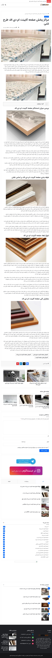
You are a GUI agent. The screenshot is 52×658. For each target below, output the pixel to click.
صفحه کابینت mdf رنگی (43, 546)
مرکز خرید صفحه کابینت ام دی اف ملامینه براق (10, 405)
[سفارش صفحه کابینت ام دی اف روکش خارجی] (45, 605)
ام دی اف (44, 13)
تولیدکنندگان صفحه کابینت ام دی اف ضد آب (26, 406)
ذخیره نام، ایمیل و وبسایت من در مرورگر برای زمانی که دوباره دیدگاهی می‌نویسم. (32, 447)
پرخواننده (26, 481)
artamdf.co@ (24, 640)
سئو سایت (35, 655)
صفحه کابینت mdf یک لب (43, 550)
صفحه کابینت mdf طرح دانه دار (42, 552)
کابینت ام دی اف (45, 535)
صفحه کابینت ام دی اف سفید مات (41, 548)
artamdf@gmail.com (24, 643)
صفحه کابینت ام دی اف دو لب (42, 537)
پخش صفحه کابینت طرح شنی (40, 354)
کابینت (47, 542)
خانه (47, 13)
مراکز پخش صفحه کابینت (41, 357)
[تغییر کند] (44, 5)
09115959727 (23, 634)
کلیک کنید (21, 637)
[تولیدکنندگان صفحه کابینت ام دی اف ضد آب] (26, 399)
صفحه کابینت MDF (44, 533)
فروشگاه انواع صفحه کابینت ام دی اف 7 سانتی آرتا (42, 407)
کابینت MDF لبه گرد (44, 557)
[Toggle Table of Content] (45, 104)
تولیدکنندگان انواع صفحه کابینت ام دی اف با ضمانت (30, 588)
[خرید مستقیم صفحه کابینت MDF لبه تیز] (45, 514)
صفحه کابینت (45, 531)
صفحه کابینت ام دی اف (43, 529)
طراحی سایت (40, 655)
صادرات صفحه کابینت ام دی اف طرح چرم (32, 609)
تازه (43, 481)
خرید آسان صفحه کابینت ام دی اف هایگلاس (38, 1)
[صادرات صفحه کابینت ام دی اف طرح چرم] (45, 610)
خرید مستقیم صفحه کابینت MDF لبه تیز (32, 512)
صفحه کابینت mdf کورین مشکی (42, 544)
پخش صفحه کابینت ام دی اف (23, 354)
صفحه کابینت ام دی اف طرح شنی (41, 555)
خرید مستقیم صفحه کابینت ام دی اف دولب (31, 597)
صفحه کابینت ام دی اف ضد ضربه (42, 539)
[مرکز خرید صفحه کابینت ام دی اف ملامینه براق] (10, 399)
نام (48, 436)
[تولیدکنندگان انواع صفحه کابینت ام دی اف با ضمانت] (45, 591)
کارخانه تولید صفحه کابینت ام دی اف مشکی (31, 614)
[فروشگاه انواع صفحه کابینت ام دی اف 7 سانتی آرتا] (42, 400)
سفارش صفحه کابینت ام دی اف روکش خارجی (31, 603)
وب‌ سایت (23, 441)
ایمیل (48, 441)
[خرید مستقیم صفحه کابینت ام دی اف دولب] (45, 599)
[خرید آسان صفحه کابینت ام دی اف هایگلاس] (45, 507)
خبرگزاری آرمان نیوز (17, 655)
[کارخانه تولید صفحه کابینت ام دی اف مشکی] (45, 617)
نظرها (9, 481)
